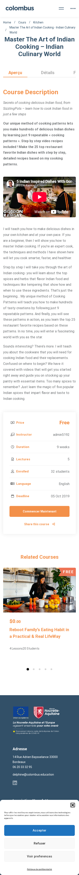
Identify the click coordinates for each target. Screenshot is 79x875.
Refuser (40, 843)
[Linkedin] (15, 782)
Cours (22, 22)
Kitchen (38, 22)
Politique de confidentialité (39, 869)
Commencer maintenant (39, 511)
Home (7, 22)
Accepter (39, 830)
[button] (73, 805)
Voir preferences (39, 856)
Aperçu (15, 72)
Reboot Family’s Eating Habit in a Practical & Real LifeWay (39, 633)
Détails (48, 72)
